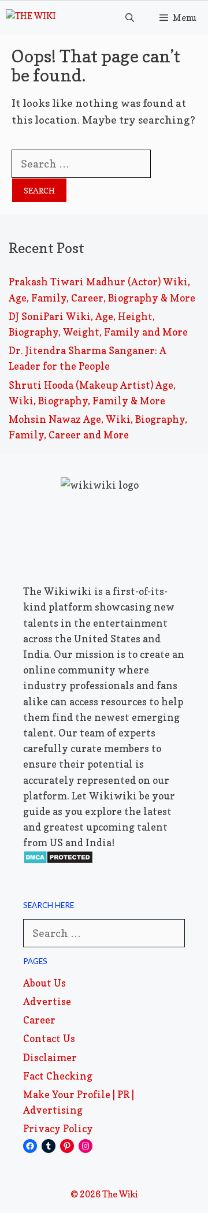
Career (39, 1020)
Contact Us (49, 1038)
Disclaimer (50, 1057)
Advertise (47, 1001)
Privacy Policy (58, 1128)
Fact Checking (57, 1076)
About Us (44, 983)
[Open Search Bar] (129, 17)
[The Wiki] (31, 17)
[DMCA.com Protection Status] (58, 860)
